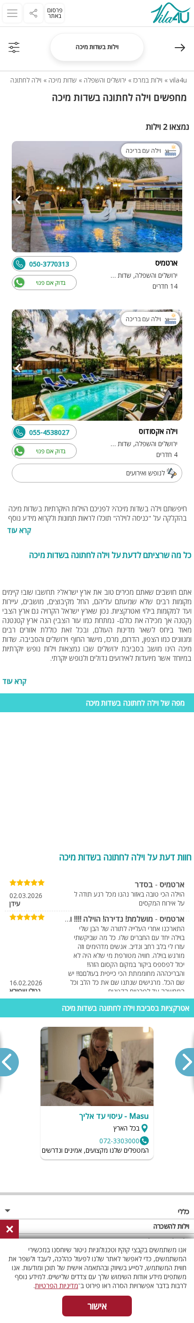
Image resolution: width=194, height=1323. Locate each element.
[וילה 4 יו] (170, 13)
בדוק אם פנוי (50, 283)
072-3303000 (119, 1140)
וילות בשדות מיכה (97, 46)
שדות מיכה (62, 79)
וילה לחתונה (25, 79)
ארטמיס (172, 884)
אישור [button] (97, 1306)
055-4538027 (49, 432)
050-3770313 (49, 263)
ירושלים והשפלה (105, 79)
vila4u (178, 79)
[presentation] (184, 1062)
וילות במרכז (147, 79)
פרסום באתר (55, 13)
